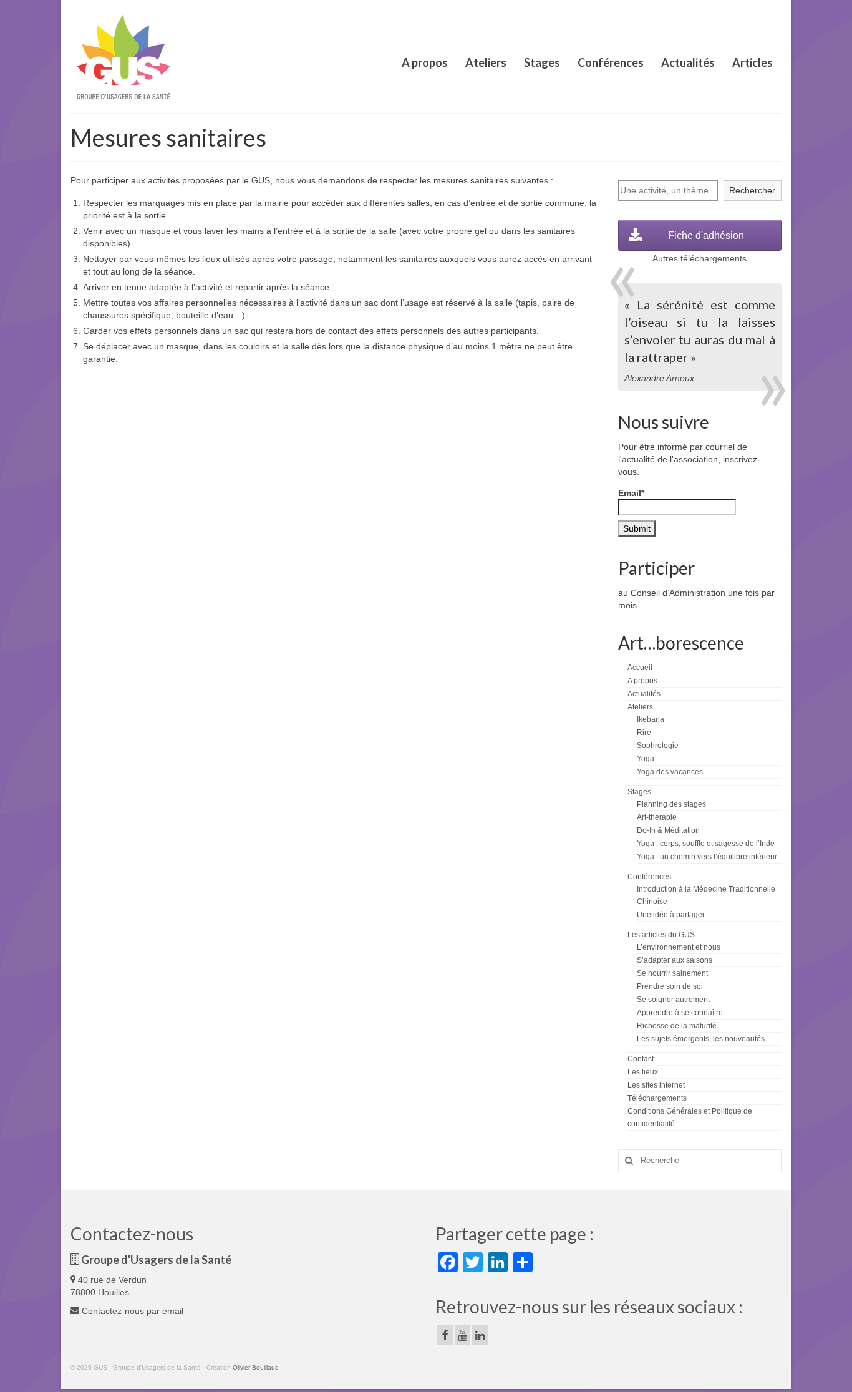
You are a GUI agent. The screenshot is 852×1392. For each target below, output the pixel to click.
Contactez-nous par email (131, 1311)
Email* (631, 493)
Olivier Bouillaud (256, 1367)
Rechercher (752, 190)
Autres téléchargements (699, 258)
